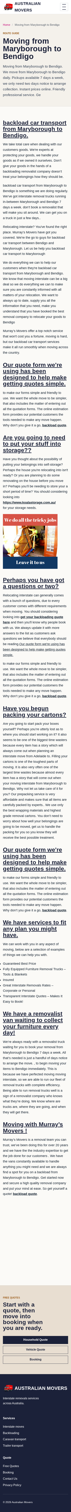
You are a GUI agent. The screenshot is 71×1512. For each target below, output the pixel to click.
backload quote (54, 425)
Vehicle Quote (35, 1349)
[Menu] (64, 7)
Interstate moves (13, 1426)
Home (6, 24)
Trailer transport (13, 1445)
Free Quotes (11, 1466)
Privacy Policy (12, 1485)
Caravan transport (14, 1439)
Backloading (11, 1433)
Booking (36, 1359)
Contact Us (10, 1478)
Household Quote (35, 1339)
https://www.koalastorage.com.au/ (29, 502)
